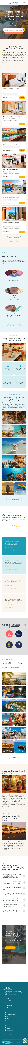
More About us (14, 325)
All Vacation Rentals (14, 499)
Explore (14, 757)
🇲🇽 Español (6, 1042)
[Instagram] (5, 1007)
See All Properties (14, 237)
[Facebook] (7, 1007)
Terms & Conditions (14, 241)
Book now (10, 947)
